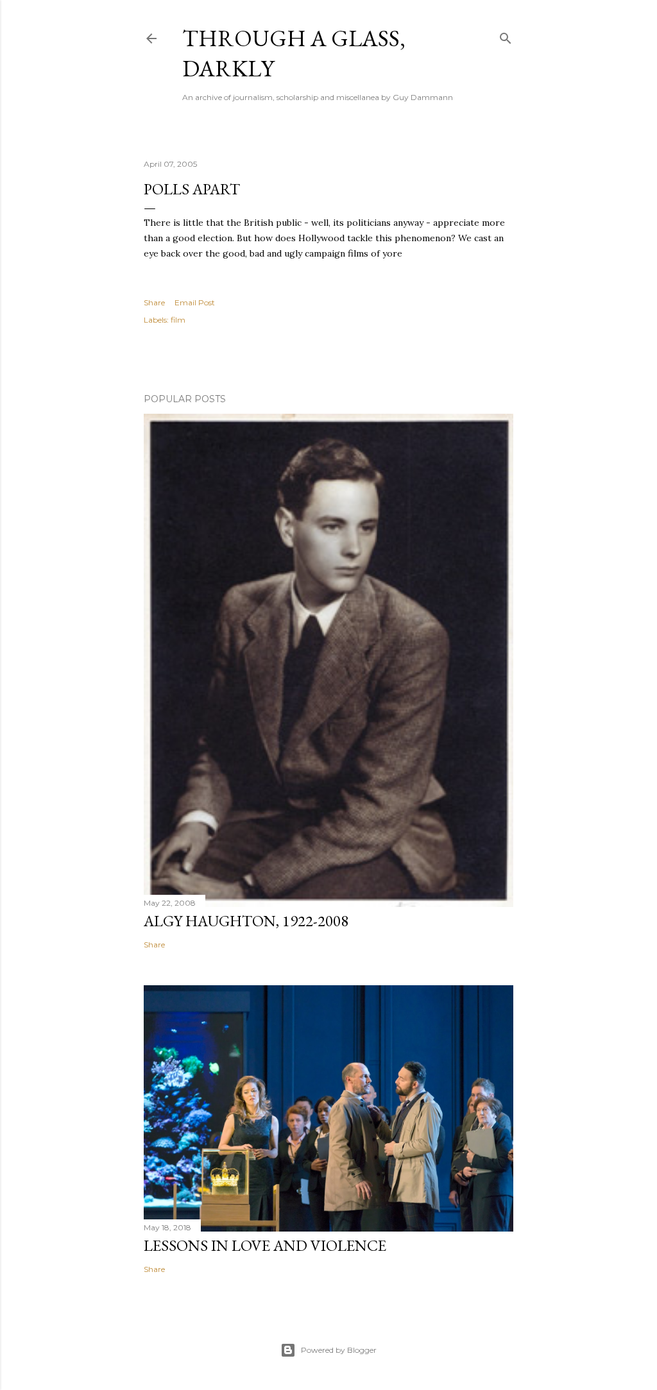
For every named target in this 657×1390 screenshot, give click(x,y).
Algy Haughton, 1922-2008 (246, 921)
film (178, 320)
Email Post (195, 302)
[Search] (505, 35)
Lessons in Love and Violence (265, 1245)
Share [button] (154, 302)
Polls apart (192, 189)
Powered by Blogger (339, 1350)
